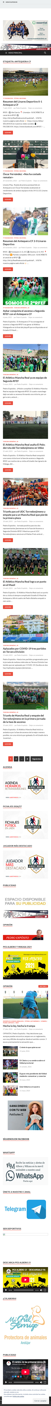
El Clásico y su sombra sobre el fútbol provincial (32, 1061)
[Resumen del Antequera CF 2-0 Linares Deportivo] (25, 221)
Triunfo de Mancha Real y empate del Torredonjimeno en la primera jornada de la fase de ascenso (24, 718)
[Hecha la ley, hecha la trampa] (25, 992)
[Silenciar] (41, 1290)
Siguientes (36, 759)
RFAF (17, 1023)
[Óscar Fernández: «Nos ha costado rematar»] (25, 154)
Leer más (7, 132)
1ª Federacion (8, 98)
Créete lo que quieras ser (30, 1047)
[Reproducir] (6, 1290)
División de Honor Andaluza (13, 1021)
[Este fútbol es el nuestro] (10, 1087)
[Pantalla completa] (45, 1290)
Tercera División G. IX (21, 308)
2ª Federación (8, 308)
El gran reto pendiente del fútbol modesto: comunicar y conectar (33, 1074)
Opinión (43, 1021)
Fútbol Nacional (20, 98)
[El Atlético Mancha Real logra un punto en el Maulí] (25, 562)
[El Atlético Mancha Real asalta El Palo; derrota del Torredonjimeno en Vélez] (25, 425)
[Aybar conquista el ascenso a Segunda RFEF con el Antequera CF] (25, 291)
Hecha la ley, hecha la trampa (19, 1025)
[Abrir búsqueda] (45, 53)
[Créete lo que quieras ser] (10, 1047)
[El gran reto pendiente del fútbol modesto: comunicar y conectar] (10, 1074)
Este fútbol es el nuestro (30, 1087)
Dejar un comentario (35, 108)
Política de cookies (18, 1396)
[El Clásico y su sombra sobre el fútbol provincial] (10, 1061)
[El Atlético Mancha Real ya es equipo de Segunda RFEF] (25, 358)
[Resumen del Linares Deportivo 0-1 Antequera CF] (25, 82)
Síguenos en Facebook (16, 1139)
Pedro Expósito (21, 108)
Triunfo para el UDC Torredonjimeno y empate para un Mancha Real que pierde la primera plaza (25, 515)
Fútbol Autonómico (32, 1021)
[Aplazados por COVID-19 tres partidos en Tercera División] (25, 629)
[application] (25, 1279)
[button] (25, 30)
